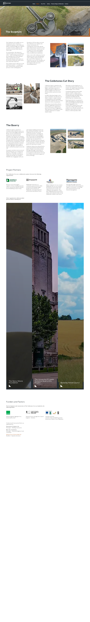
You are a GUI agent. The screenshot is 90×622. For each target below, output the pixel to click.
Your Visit (43, 3)
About (37, 3)
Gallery (48, 3)
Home (34, 3)
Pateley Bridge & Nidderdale (57, 3)
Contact (66, 3)
